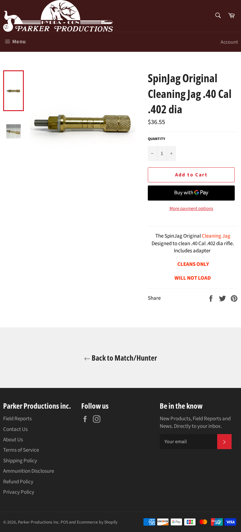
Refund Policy (18, 482)
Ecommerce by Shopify (97, 522)
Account (229, 42)
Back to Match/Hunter (123, 357)
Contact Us (15, 429)
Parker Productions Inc (38, 522)
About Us (13, 439)
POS (64, 522)
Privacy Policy (18, 492)
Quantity (156, 139)
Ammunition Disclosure (28, 471)
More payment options (191, 209)
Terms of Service (21, 450)
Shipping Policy (20, 461)
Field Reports (17, 418)
